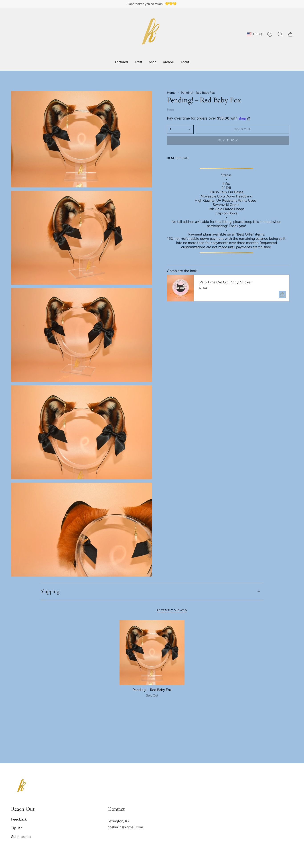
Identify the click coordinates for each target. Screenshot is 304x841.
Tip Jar (16, 828)
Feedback (19, 819)
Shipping (50, 591)
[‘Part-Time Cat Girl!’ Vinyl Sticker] (180, 288)
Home (171, 93)
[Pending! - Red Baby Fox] (152, 652)
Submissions (21, 837)
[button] (153, 62)
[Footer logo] (22, 787)
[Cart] (290, 34)
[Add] (282, 294)
